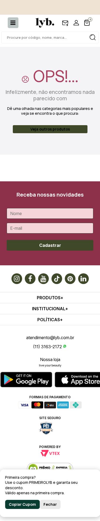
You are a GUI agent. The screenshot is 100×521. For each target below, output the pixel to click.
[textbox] (50, 37)
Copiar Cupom (22, 504)
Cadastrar (50, 245)
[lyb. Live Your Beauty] (42, 22)
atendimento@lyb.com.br (50, 337)
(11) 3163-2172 (47, 346)
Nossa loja (50, 359)
